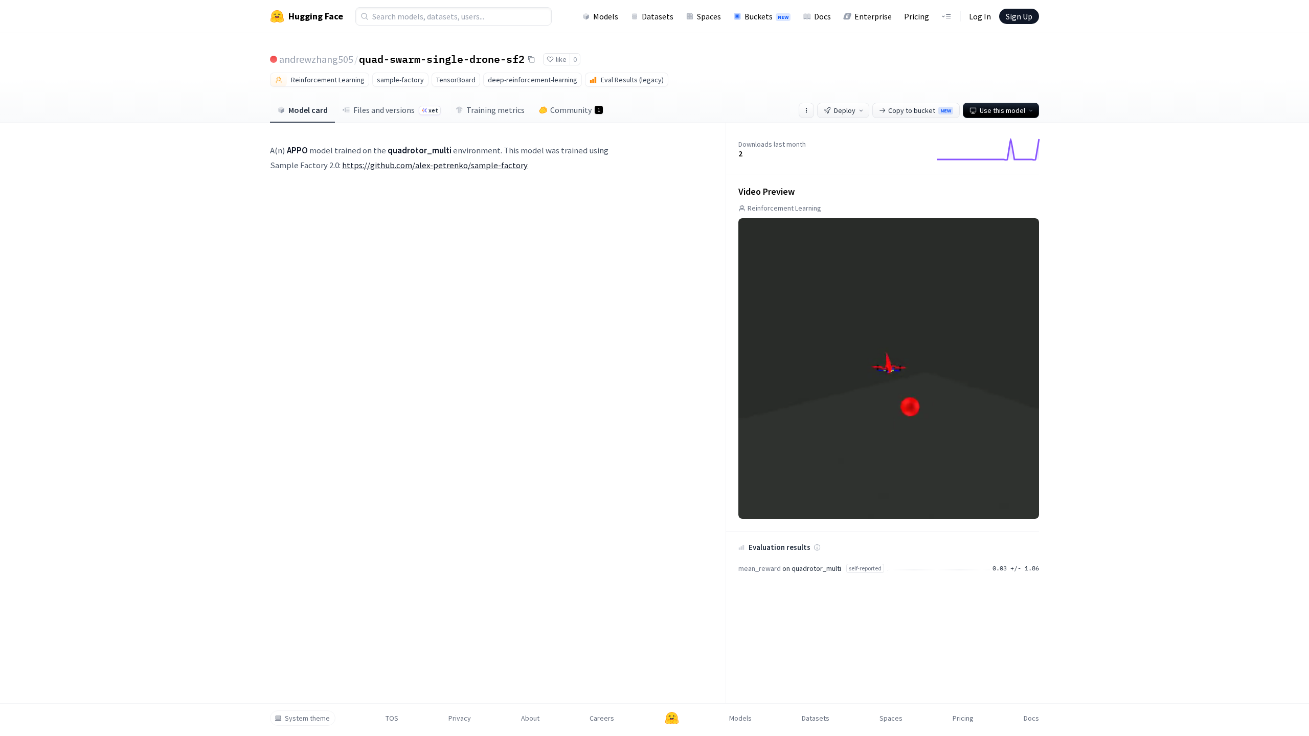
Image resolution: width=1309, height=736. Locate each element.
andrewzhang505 (316, 59)
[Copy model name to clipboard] (531, 59)
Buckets (766, 16)
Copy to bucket (919, 110)
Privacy (459, 718)
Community (575, 110)
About (530, 718)
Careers (602, 718)
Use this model (1002, 110)
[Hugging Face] (672, 718)
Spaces (709, 16)
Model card (308, 110)
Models (605, 16)
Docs (822, 16)
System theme (307, 718)
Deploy (844, 110)
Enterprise (873, 16)
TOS (392, 718)
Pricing (916, 16)
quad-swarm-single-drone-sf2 (442, 59)
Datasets (657, 16)
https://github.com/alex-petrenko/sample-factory (435, 165)
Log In (980, 16)
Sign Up (1019, 16)
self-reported (865, 568)
